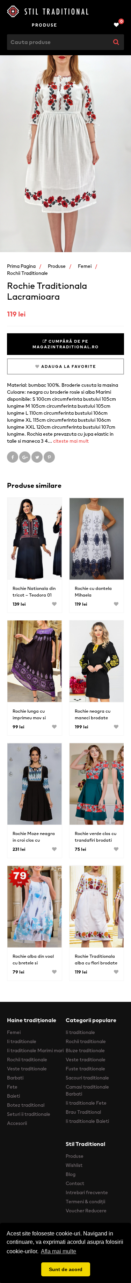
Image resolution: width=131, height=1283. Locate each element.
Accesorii (17, 1123)
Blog (70, 1174)
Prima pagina (21, 266)
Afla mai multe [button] (58, 1251)
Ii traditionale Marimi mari (35, 1050)
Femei (85, 266)
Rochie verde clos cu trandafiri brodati (95, 836)
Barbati (15, 1077)
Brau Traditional (83, 1112)
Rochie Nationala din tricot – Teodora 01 (34, 591)
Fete (12, 1086)
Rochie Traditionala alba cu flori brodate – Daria (96, 963)
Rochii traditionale (27, 273)
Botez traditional (25, 1105)
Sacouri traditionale (87, 1077)
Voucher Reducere (86, 1210)
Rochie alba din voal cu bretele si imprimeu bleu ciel (33, 963)
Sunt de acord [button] (65, 1269)
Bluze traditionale (85, 1050)
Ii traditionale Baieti (87, 1121)
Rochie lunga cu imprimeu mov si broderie (29, 718)
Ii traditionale (21, 1041)
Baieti (13, 1095)
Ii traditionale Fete (86, 1102)
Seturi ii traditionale (28, 1114)
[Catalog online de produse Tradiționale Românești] (65, 11)
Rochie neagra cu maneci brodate (92, 714)
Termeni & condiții (85, 1201)
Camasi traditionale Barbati (87, 1090)
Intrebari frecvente (87, 1192)
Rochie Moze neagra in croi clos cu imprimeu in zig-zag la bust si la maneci (34, 843)
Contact (75, 1183)
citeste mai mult (71, 440)
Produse (44, 25)
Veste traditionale (27, 1068)
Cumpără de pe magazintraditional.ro (65, 344)
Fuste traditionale (85, 1068)
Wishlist (74, 1165)
